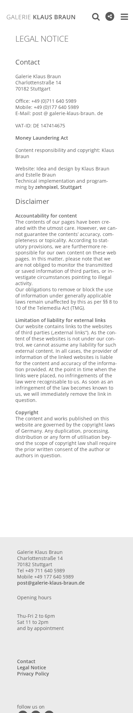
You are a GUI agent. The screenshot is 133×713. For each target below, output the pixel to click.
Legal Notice (31, 667)
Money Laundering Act (41, 138)
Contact (26, 661)
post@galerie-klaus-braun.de (51, 582)
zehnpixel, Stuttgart (58, 187)
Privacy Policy (33, 673)
